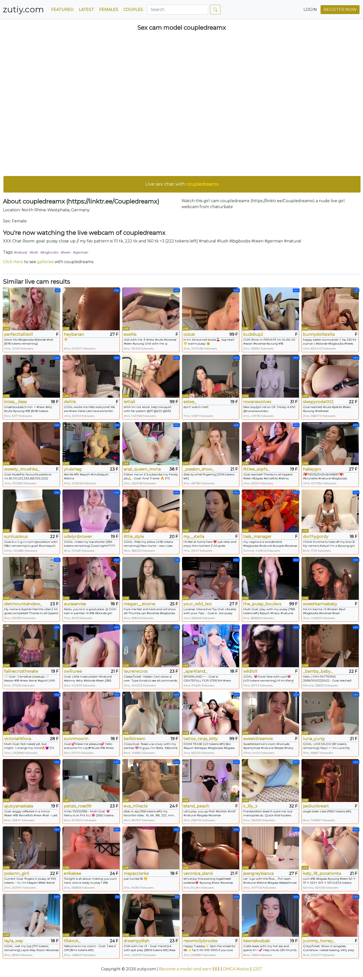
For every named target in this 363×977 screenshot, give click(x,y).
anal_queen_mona (142, 469)
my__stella (193, 536)
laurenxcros (135, 671)
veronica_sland (198, 873)
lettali (129, 401)
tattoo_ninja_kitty (200, 738)
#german (80, 252)
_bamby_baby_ (318, 671)
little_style (134, 536)
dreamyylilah (136, 940)
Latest (86, 9)
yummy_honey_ (319, 940)
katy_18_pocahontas (322, 873)
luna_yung (314, 738)
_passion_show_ (198, 469)
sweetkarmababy (320, 604)
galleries (45, 261)
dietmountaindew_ (23, 604)
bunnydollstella (319, 334)
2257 (257, 969)
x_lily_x (250, 806)
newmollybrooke (200, 940)
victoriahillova (17, 738)
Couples (133, 9)
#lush (34, 252)
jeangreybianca (258, 873)
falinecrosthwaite (21, 671)
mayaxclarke (136, 873)
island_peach (196, 806)
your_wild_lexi (197, 604)
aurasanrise (75, 604)
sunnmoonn (76, 738)
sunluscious (16, 536)
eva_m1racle (136, 806)
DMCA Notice (236, 969)
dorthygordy (315, 536)
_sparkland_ (195, 671)
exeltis (130, 334)
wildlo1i (250, 671)
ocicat (189, 334)
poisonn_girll (16, 873)
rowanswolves (257, 401)
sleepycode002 (318, 401)
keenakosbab (256, 940)
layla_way (13, 940)
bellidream (134, 738)
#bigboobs (49, 252)
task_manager (257, 536)
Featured (62, 9)
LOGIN (310, 9)
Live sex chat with (182, 184)
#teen (66, 252)
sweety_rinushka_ (21, 469)
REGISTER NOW (340, 9)
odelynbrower (78, 536)
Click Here (13, 261)
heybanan (74, 334)
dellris (70, 401)
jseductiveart (316, 806)
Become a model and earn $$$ (189, 969)
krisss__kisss (15, 401)
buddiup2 (253, 334)
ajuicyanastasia (18, 806)
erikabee (72, 873)
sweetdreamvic (258, 738)
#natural (20, 252)
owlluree (73, 671)
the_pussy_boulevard (262, 604)
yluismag (73, 469)
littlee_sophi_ (256, 469)
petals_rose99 (77, 806)
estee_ (189, 401)
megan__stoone (139, 604)
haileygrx (312, 469)
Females (108, 9)
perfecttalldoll (18, 334)
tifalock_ (72, 940)
